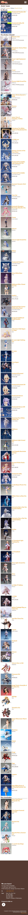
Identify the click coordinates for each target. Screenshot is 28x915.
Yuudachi (14, 641)
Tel (2, 891)
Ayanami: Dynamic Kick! (19, 184)
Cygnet (14, 629)
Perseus (14, 106)
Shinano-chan (16, 36)
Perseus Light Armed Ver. (19, 81)
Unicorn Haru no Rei (17, 663)
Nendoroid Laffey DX (18, 23)
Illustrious (14, 730)
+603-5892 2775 (10, 891)
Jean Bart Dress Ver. (17, 618)
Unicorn (14, 228)
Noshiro (14, 295)
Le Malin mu (15, 139)
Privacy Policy (24, 913)
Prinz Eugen (15, 362)
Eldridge (14, 696)
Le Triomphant (16, 551)
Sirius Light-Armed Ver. (18, 563)
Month (16, 8)
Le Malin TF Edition (17, 585)
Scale (20, 8)
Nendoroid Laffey (17, 473)
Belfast (14, 251)
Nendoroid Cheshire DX (19, 12)
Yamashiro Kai (16, 707)
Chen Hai (14, 195)
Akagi (13, 752)
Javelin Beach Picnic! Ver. (19, 485)
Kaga (13, 763)
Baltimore (15, 429)
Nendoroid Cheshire (17, 262)
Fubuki (14, 741)
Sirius (13, 574)
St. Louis (14, 351)
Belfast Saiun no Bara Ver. (19, 496)
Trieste (14, 217)
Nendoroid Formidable (18, 173)
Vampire (14, 774)
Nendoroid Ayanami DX (18, 384)
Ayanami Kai (15, 821)
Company (7, 8)
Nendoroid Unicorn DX (18, 407)
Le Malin (14, 596)
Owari (13, 70)
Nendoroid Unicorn (17, 395)
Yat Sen (14, 529)
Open (2, 893)
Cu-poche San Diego (18, 844)
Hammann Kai (16, 674)
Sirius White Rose (17, 273)
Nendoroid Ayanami (17, 373)
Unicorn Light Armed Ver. (19, 239)
